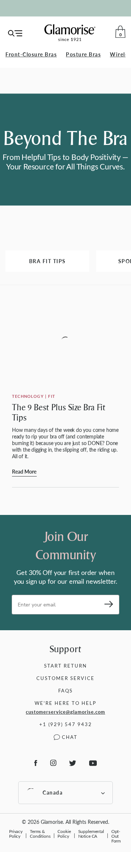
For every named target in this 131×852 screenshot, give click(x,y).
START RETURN (65, 665)
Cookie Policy (64, 833)
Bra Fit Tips (47, 261)
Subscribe (106, 605)
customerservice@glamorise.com (65, 712)
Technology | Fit (33, 396)
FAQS (65, 690)
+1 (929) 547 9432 (65, 724)
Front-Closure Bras (31, 54)
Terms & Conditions (40, 833)
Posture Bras (83, 54)
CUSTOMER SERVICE (65, 678)
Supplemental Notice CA (91, 833)
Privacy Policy (16, 833)
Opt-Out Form (116, 836)
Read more (24, 471)
